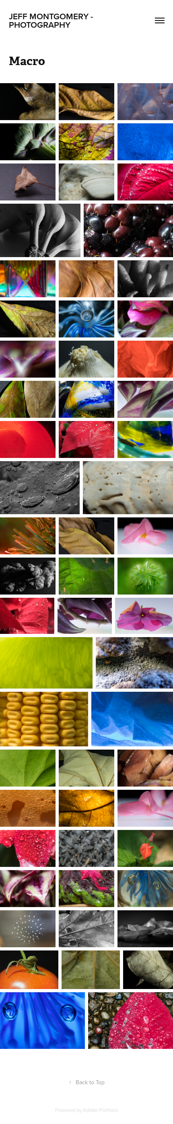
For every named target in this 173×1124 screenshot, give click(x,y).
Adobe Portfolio (100, 1110)
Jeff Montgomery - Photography (52, 20)
